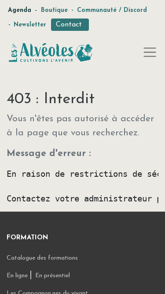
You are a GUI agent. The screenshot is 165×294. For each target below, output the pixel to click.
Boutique (54, 10)
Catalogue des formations (42, 258)
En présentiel (52, 275)
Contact (70, 24)
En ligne (18, 275)
